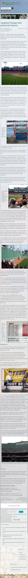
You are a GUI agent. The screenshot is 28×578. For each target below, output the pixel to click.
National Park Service (16, 569)
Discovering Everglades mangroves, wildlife (12, 538)
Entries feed (22, 554)
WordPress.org (22, 559)
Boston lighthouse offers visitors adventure (22, 499)
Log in (20, 552)
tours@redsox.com (17, 493)
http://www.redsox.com (8, 495)
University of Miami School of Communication (15, 576)
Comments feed (23, 556)
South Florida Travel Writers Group (19, 567)
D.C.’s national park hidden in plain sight (11, 527)
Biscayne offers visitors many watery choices (12, 535)
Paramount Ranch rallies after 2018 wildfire (12, 542)
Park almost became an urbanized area (11, 531)
